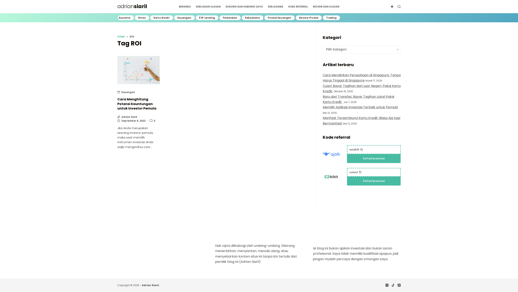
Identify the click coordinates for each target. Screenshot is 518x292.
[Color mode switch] (392, 6)
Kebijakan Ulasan (208, 6)
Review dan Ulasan (326, 6)
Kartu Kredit (162, 17)
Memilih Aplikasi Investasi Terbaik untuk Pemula (360, 107)
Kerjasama (275, 6)
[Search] (399, 6)
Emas (142, 17)
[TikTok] (393, 285)
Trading (331, 17)
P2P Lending (207, 17)
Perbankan (230, 17)
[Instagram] (386, 285)
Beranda (185, 6)
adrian (132, 6)
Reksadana (252, 17)
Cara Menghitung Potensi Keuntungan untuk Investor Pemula (136, 104)
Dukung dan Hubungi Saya (244, 6)
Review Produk (308, 17)
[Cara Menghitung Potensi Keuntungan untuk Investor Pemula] (138, 70)
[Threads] (399, 285)
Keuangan (184, 17)
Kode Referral (298, 6)
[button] (356, 150)
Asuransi (125, 17)
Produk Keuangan (279, 17)
